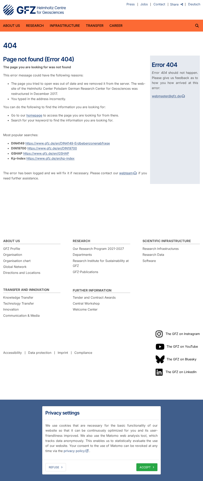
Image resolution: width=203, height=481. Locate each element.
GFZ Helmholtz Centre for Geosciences (34, 10)
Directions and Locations (21, 273)
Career (116, 26)
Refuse (54, 467)
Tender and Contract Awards (94, 297)
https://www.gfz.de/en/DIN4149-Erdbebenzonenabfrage (67, 143)
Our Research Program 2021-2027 (98, 249)
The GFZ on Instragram (183, 334)
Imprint (63, 353)
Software (149, 261)
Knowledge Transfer (18, 297)
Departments (82, 255)
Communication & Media (21, 315)
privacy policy (74, 451)
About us (11, 26)
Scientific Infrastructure (167, 241)
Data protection (39, 353)
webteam (126, 173)
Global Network (15, 267)
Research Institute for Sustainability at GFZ (101, 263)
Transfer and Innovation (26, 290)
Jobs (144, 4)
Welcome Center (85, 309)
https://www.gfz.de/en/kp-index (50, 158)
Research (35, 26)
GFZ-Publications (85, 272)
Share (174, 4)
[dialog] (101, 440)
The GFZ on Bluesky (181, 359)
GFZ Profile (11, 249)
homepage (34, 115)
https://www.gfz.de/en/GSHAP (46, 153)
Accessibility (12, 353)
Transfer (94, 26)
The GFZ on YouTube (182, 346)
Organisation (12, 255)
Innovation (11, 309)
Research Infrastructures (161, 249)
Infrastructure (65, 26)
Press (130, 4)
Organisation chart (17, 261)
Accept (145, 467)
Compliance (83, 353)
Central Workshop (86, 303)
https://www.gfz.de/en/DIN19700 (52, 148)
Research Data (153, 255)
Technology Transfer (18, 303)
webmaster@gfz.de (166, 96)
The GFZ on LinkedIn (181, 372)
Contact (159, 4)
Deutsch (194, 4)
